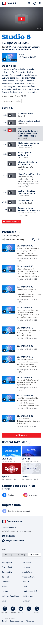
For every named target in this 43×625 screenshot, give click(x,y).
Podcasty (5, 581)
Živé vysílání (7, 567)
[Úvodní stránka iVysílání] (9, 3)
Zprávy (18, 101)
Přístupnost (30, 621)
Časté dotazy (27, 596)
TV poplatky (7, 572)
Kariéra (25, 586)
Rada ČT (25, 581)
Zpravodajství (8, 101)
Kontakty (26, 601)
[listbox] (21, 555)
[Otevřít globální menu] (40, 3)
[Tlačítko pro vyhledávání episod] (33, 239)
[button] (21, 19)
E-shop (5, 591)
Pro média (26, 562)
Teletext (5, 577)
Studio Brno (27, 572)
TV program (7, 562)
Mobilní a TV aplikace (10, 596)
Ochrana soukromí (16, 621)
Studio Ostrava (28, 577)
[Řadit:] (39, 239)
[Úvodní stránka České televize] (12, 521)
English (4, 621)
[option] (8, 554)
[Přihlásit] (35, 3)
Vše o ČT (5, 601)
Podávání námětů (29, 591)
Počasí (4, 586)
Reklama (26, 567)
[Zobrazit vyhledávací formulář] (29, 3)
